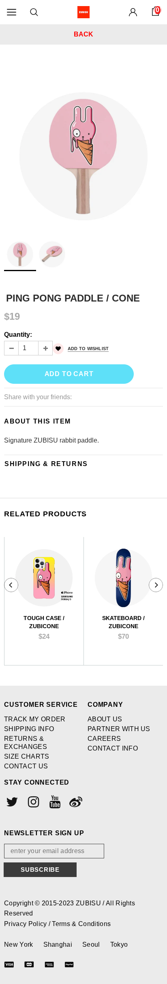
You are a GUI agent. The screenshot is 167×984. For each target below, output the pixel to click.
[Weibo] (75, 802)
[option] (83, 144)
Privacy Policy (26, 923)
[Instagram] (32, 802)
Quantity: (18, 334)
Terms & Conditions (81, 923)
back (83, 34)
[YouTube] (54, 802)
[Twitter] (11, 802)
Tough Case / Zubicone (44, 622)
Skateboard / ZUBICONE (123, 622)
